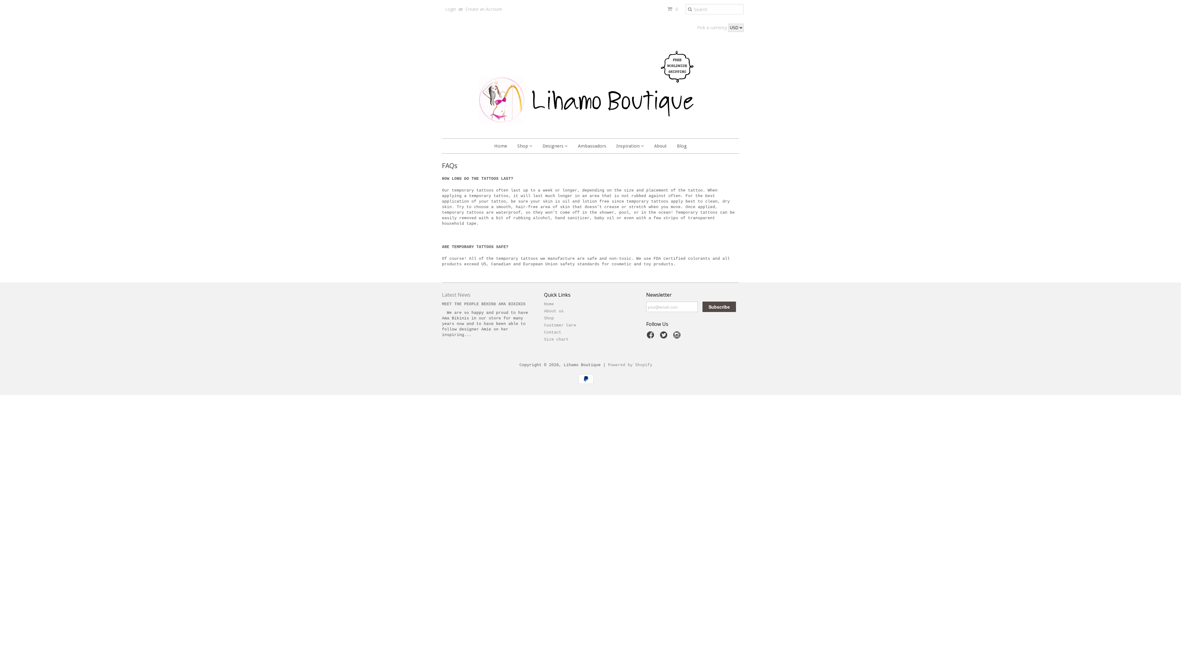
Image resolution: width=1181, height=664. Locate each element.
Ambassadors (592, 146)
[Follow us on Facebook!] (651, 337)
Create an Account (483, 9)
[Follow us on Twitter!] (664, 337)
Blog (682, 146)
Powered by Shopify (630, 365)
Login (450, 9)
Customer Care (560, 325)
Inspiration (628, 146)
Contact (552, 332)
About (660, 146)
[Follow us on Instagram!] (677, 337)
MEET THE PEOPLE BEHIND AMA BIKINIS (484, 304)
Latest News (456, 294)
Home (500, 146)
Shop (523, 146)
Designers (554, 146)
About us (554, 311)
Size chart (556, 339)
